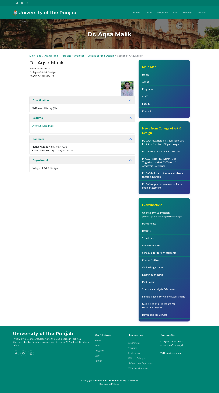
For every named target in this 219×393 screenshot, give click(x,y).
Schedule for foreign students (159, 252)
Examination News (152, 274)
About (148, 12)
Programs (162, 12)
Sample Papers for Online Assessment (163, 296)
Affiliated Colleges (136, 358)
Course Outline (150, 260)
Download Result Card (154, 314)
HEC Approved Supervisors (140, 363)
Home (136, 12)
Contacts (38, 139)
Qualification (40, 100)
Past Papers (148, 282)
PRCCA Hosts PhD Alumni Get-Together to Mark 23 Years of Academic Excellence (159, 162)
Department (40, 160)
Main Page (35, 55)
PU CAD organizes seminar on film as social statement (163, 185)
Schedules (148, 238)
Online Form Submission (162, 214)
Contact (201, 12)
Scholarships (134, 353)
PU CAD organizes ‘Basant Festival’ (161, 151)
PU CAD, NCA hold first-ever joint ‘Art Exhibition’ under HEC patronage (163, 142)
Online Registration (153, 267)
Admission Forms (152, 245)
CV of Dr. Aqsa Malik (43, 125)
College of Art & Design (101, 55)
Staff (175, 12)
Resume (37, 117)
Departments (134, 343)
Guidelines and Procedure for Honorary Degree (158, 305)
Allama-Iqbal (51, 55)
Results (146, 231)
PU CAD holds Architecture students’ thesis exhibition (162, 175)
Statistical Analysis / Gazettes (158, 289)
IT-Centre (115, 384)
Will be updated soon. (138, 368)
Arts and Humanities (73, 55)
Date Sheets (149, 223)
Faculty (187, 12)
